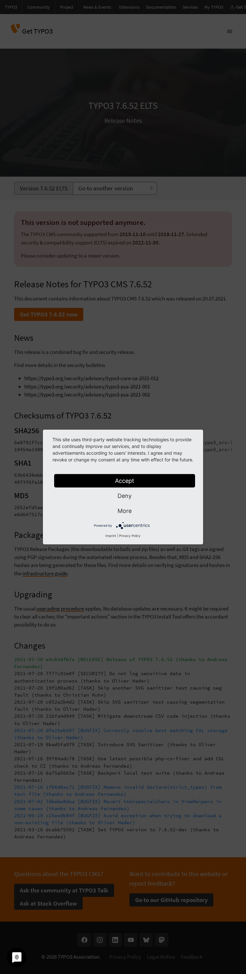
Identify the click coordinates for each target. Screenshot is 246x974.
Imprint (110, 536)
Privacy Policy (130, 536)
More (125, 510)
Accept (124, 480)
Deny (125, 495)
